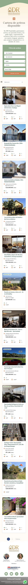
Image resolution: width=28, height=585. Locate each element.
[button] (14, 18)
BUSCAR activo (15, 73)
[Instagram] (16, 574)
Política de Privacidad (14, 579)
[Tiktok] (22, 574)
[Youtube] (11, 574)
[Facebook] (6, 574)
